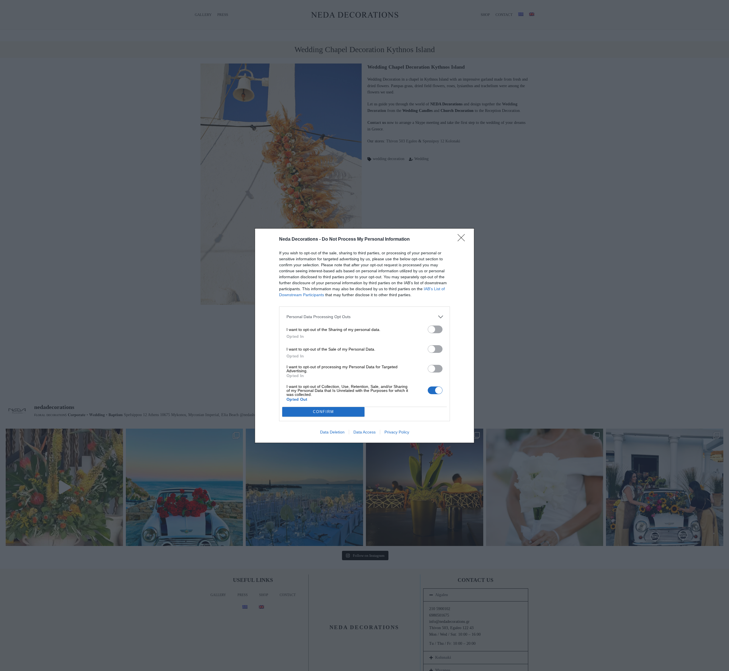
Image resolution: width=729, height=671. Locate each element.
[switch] (435, 329)
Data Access (364, 432)
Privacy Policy (396, 432)
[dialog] (364, 335)
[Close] (463, 239)
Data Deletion (332, 432)
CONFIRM (323, 412)
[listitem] (364, 317)
